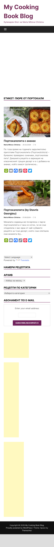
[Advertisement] (27, 65)
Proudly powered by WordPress (19, 528)
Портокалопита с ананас (20, 140)
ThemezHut (27, 530)
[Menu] (5, 29)
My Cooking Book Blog (34, 525)
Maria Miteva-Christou (12, 145)
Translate (24, 260)
